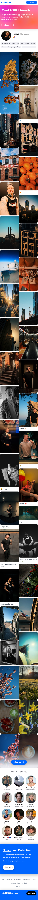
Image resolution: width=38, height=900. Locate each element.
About (7, 25)
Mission (9, 879)
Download (31, 2)
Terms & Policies (15, 883)
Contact (34, 879)
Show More (18, 762)
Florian (7, 850)
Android (24, 883)
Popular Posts (17, 879)
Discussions (26, 879)
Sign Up (8, 867)
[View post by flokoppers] (9, 66)
